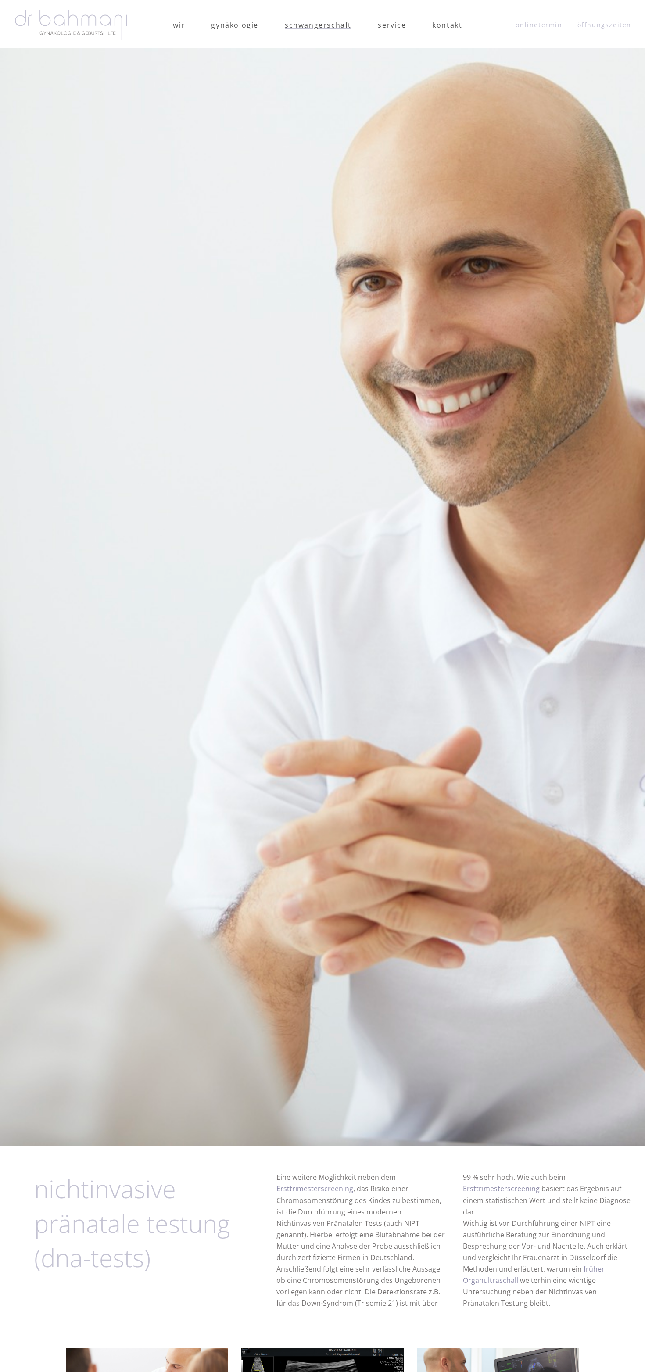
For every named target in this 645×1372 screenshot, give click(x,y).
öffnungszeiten (604, 25)
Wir (179, 25)
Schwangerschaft (318, 25)
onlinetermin (539, 25)
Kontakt (447, 25)
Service (392, 25)
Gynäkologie (234, 25)
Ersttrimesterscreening (314, 1188)
